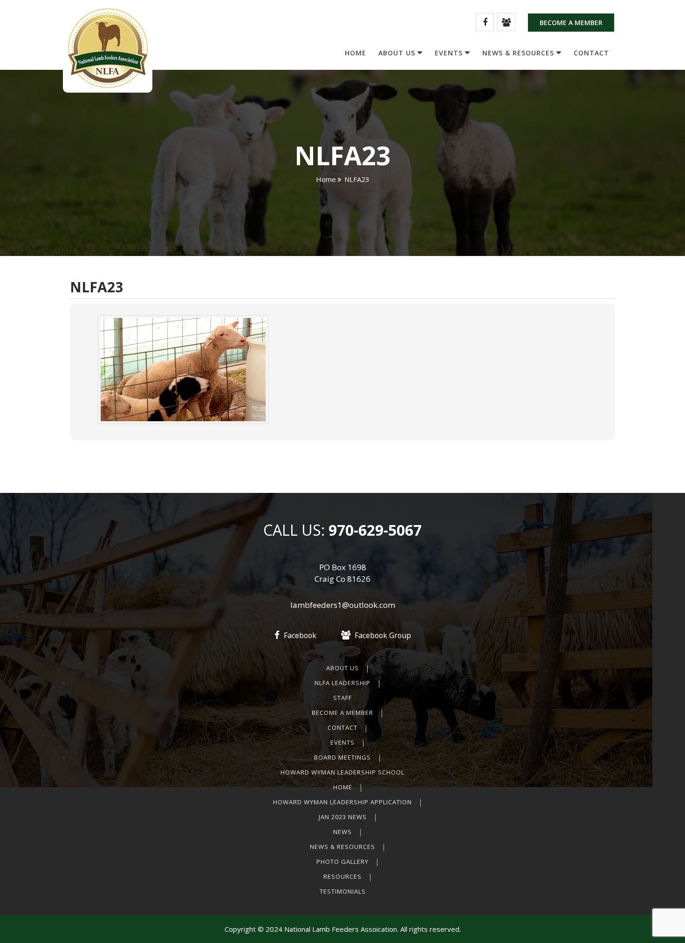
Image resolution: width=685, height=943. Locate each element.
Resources (342, 876)
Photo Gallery (342, 861)
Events (449, 52)
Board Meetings (342, 757)
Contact (591, 52)
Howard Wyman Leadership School (342, 772)
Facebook (299, 635)
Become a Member (571, 22)
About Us (396, 52)
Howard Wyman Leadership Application (342, 802)
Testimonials (343, 891)
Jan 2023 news (343, 817)
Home (355, 52)
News (342, 832)
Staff (342, 698)
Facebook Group (382, 635)
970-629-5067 (373, 530)
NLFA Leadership (342, 683)
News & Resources (518, 52)
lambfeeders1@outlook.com (342, 604)
